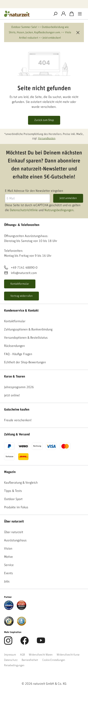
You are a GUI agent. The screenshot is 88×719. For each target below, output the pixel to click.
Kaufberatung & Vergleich (21, 482)
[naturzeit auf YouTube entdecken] (41, 642)
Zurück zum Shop (44, 120)
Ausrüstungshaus (15, 540)
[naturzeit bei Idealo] (9, 605)
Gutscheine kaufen (16, 409)
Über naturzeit (14, 521)
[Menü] (80, 14)
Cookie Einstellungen (53, 660)
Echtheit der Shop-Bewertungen (25, 362)
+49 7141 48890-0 (24, 267)
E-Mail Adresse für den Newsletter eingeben (34, 190)
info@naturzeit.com (24, 273)
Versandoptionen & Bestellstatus (26, 337)
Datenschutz (11, 660)
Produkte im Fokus (16, 507)
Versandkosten (46, 138)
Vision (8, 548)
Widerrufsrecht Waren (41, 654)
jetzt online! (12, 395)
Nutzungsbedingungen (58, 210)
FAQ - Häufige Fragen (18, 354)
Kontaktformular (19, 283)
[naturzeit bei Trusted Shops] (9, 621)
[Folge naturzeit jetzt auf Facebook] (24, 642)
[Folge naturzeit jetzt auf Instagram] (8, 642)
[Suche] (55, 14)
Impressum (10, 654)
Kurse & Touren (14, 376)
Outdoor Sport (13, 499)
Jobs (7, 581)
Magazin (10, 472)
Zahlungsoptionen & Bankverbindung (28, 329)
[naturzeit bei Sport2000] (21, 605)
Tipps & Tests (13, 490)
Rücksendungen (14, 345)
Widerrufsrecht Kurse (68, 654)
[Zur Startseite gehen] (25, 13)
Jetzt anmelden (68, 198)
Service (9, 565)
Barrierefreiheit (30, 660)
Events (8, 573)
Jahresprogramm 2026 (19, 387)
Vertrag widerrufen (21, 296)
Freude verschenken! (18, 420)
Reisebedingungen (14, 665)
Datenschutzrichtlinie (24, 210)
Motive (8, 556)
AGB (22, 654)
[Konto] (63, 14)
